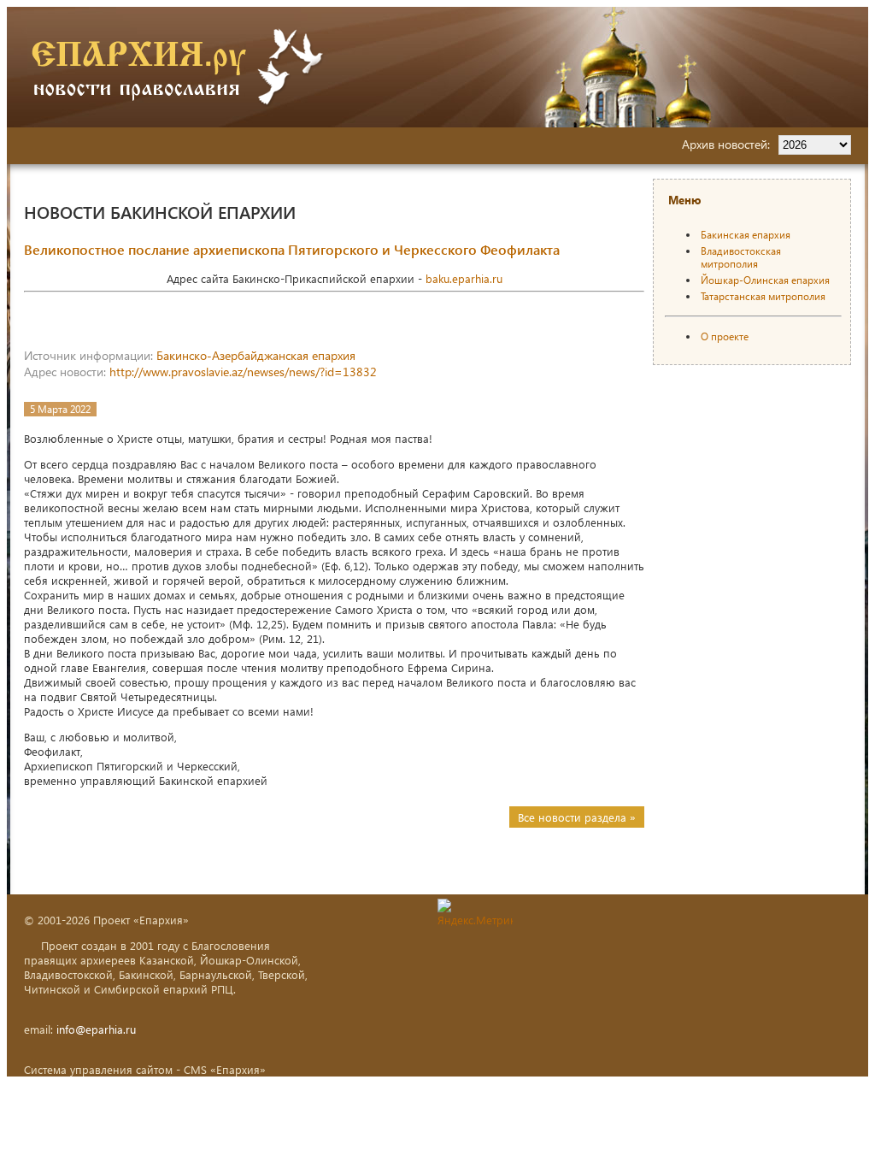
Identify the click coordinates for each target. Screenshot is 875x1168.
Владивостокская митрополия (741, 257)
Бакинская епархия (745, 234)
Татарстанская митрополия (763, 296)
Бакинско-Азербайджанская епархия (255, 355)
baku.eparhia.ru (464, 278)
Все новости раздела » (577, 817)
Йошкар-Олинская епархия (765, 280)
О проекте (725, 336)
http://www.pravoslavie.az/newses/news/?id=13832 (243, 371)
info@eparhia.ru (96, 1029)
